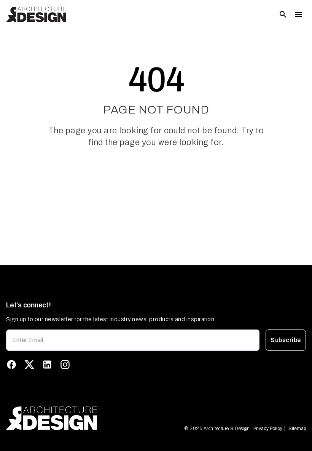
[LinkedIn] (47, 364)
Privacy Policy (267, 428)
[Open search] (283, 14)
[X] (29, 364)
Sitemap (297, 428)
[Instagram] (65, 364)
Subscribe (286, 340)
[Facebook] (11, 364)
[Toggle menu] (298, 14)
